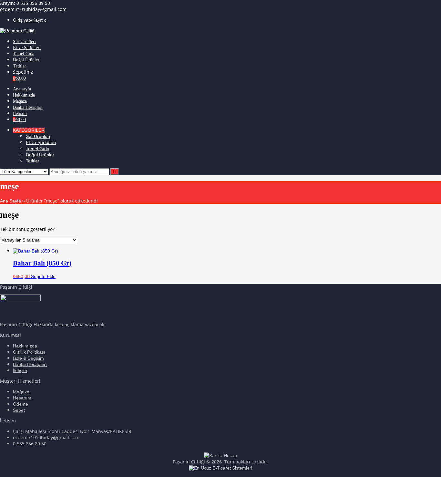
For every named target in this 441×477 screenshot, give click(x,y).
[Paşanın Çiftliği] (18, 30)
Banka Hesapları (30, 364)
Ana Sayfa (10, 200)
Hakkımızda (25, 345)
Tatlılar (32, 160)
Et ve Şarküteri (41, 142)
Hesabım (22, 397)
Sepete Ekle (43, 276)
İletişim (20, 370)
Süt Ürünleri (38, 136)
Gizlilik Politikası (29, 352)
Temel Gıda (37, 148)
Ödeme (20, 404)
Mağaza (21, 391)
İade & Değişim (28, 358)
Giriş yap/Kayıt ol (30, 20)
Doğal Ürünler (40, 154)
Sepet (19, 410)
